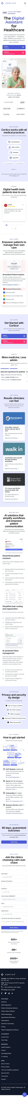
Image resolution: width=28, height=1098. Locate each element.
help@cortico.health (9, 989)
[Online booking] (6, 762)
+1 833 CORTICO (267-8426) (12, 987)
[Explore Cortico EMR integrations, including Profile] (6, 114)
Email (3, 903)
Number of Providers (7, 881)
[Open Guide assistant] (24, 1094)
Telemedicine (5, 1020)
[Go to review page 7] (18, 225)
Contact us (15, 175)
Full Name (4, 888)
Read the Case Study (11, 438)
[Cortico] (8, 3)
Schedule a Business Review (14, 813)
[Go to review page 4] (12, 225)
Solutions (4, 1002)
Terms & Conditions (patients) (10, 1070)
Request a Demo (11, 789)
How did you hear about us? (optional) (11, 918)
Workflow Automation (7, 1023)
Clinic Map (4, 1040)
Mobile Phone (5, 910)
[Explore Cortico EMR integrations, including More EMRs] (20, 114)
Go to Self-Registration (12, 777)
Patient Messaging (6, 1014)
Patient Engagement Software (10, 284)
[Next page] (15, 228)
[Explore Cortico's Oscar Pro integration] (6, 109)
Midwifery (20, 163)
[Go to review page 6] (16, 225)
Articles (3, 1050)
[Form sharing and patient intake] (10, 754)
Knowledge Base (6, 1053)
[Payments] (18, 754)
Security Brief (5, 1073)
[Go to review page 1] (6, 225)
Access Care (5, 1037)
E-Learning (4, 1056)
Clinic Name (4, 873)
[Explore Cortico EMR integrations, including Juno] (22, 103)
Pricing (3, 1026)
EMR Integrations (6, 1005)
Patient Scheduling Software (9, 1008)
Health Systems (5, 1047)
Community (4, 1076)
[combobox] (14, 899)
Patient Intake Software (8, 1011)
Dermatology (10, 163)
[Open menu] (25, 3)
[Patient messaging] (13, 747)
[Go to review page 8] (20, 225)
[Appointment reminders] (6, 747)
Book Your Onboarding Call (14, 801)
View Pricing (14, 842)
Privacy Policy (5, 1067)
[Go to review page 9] (22, 225)
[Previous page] (12, 228)
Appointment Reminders (8, 1017)
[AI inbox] (13, 762)
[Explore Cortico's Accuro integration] (8, 103)
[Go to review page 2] (9, 225)
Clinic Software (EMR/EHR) (8, 896)
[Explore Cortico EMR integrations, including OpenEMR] (21, 109)
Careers (3, 1079)
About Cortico (5, 1063)
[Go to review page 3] (11, 225)
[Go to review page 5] (14, 225)
